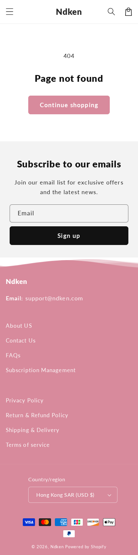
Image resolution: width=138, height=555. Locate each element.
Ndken (57, 546)
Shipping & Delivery (33, 430)
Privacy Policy (25, 400)
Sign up (68, 235)
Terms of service (28, 444)
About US (19, 325)
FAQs (13, 355)
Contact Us (21, 340)
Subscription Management (41, 370)
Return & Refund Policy (37, 415)
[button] (9, 11)
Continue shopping (69, 104)
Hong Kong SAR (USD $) (65, 495)
